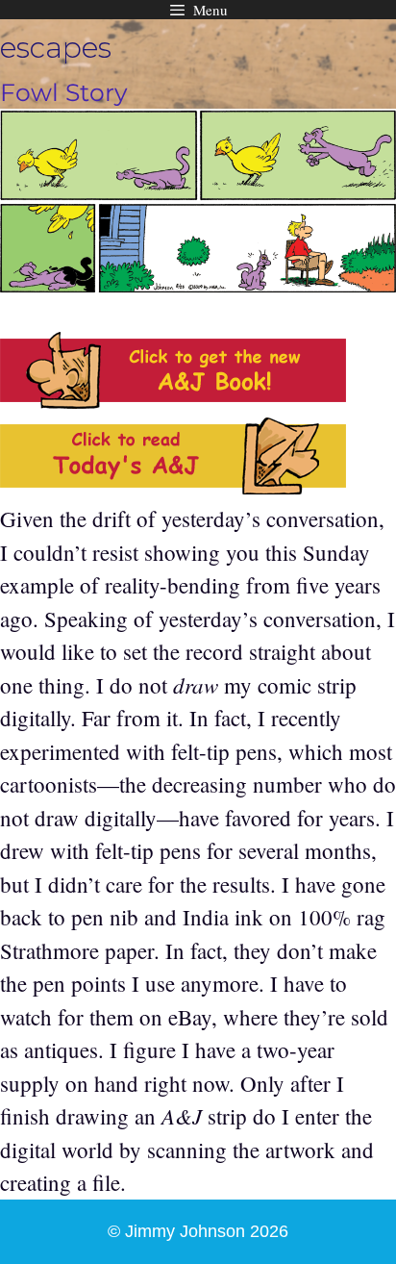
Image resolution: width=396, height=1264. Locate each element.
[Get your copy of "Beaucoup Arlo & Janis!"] (173, 400)
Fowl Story (64, 92)
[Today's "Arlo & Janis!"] (173, 485)
